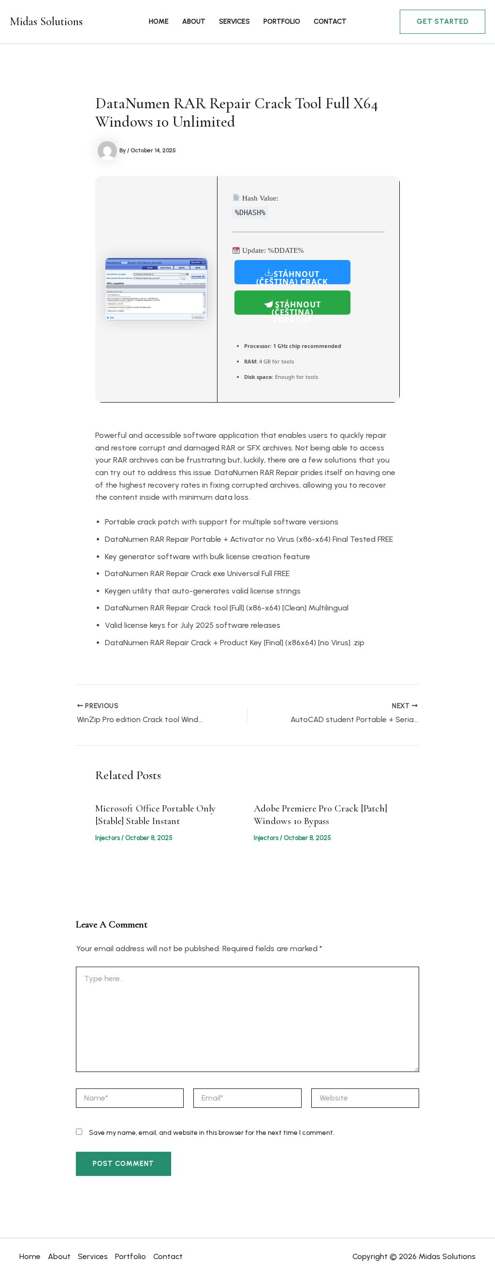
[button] (442, 22)
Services (234, 21)
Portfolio (281, 21)
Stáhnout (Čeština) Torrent (296, 307)
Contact (330, 21)
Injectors (107, 837)
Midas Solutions (46, 21)
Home (159, 21)
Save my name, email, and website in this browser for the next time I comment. (212, 1133)
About (193, 21)
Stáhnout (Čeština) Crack (292, 276)
